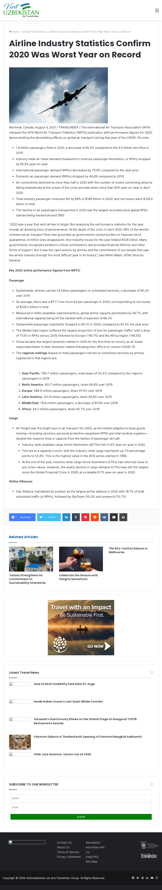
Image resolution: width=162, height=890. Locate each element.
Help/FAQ (92, 856)
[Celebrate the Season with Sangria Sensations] (81, 559)
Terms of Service (68, 852)
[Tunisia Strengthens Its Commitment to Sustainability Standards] (31, 559)
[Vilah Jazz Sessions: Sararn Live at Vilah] (20, 759)
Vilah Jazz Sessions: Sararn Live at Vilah (62, 754)
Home (15, 31)
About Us (63, 847)
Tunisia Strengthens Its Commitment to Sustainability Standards (27, 579)
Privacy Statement (69, 856)
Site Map (91, 861)
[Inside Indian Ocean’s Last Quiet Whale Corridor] (20, 707)
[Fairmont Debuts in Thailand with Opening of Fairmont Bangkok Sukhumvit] (20, 742)
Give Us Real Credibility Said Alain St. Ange (64, 684)
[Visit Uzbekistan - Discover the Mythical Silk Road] (21, 10)
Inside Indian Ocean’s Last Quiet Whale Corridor (68, 702)
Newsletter (93, 842)
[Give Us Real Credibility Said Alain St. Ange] (20, 689)
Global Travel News (34, 31)
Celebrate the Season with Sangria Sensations (78, 577)
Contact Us (64, 842)
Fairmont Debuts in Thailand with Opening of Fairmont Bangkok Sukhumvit (88, 737)
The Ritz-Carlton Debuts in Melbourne (128, 550)
